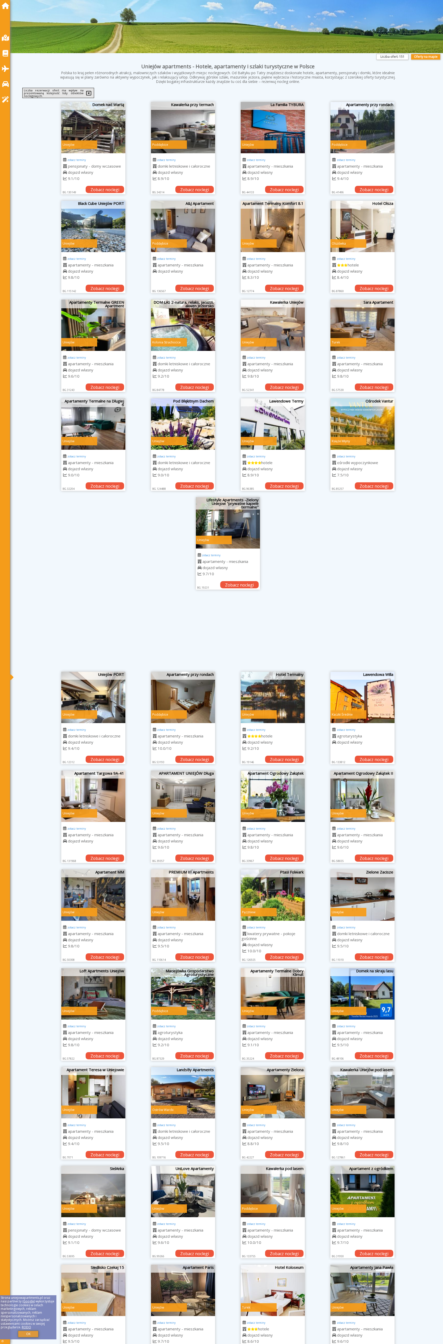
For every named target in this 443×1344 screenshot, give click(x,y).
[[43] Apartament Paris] (183, 1290)
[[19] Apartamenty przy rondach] (183, 697)
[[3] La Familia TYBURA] (273, 127)
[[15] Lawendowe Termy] (273, 424)
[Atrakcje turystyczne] (7, 99)
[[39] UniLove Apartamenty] (183, 1191)
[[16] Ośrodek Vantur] (362, 424)
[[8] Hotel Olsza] (362, 226)
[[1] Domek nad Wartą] (93, 127)
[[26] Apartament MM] (93, 895)
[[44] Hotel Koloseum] (273, 1290)
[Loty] (7, 68)
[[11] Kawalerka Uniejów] (273, 325)
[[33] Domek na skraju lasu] (362, 994)
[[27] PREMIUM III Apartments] (183, 895)
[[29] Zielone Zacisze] (362, 895)
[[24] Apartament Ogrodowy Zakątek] (273, 796)
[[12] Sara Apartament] (362, 325)
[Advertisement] (228, 633)
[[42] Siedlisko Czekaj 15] (93, 1290)
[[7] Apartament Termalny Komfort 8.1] (273, 226)
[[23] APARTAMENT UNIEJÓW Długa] (183, 796)
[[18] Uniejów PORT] (93, 697)
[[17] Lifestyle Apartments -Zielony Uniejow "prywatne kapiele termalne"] (228, 523)
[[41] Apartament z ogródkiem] (362, 1191)
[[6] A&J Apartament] (183, 226)
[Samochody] (7, 84)
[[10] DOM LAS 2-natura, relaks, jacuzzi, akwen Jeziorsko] (183, 325)
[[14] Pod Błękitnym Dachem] (183, 424)
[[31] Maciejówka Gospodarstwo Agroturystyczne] (183, 994)
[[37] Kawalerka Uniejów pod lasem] (362, 1092)
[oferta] (65, 166)
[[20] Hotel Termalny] (273, 697)
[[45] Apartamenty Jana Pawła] (362, 1290)
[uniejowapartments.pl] (7, 6)
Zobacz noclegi (104, 190)
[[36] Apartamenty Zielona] (273, 1092)
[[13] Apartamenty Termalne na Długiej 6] (93, 424)
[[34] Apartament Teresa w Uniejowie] (93, 1092)
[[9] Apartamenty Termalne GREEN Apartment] (93, 325)
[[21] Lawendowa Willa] (362, 697)
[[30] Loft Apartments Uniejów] (93, 994)
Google (28, 1301)
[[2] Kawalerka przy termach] (183, 127)
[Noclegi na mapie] (7, 38)
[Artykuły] (7, 53)
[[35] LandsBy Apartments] (183, 1092)
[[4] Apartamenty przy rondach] (362, 127)
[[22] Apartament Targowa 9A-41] (93, 796)
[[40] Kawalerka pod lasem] (273, 1191)
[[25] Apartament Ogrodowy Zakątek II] (362, 796)
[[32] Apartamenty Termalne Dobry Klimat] (273, 994)
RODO (26, 1327)
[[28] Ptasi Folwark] (273, 895)
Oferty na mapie (426, 56)
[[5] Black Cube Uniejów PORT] (93, 226)
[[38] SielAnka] (93, 1191)
